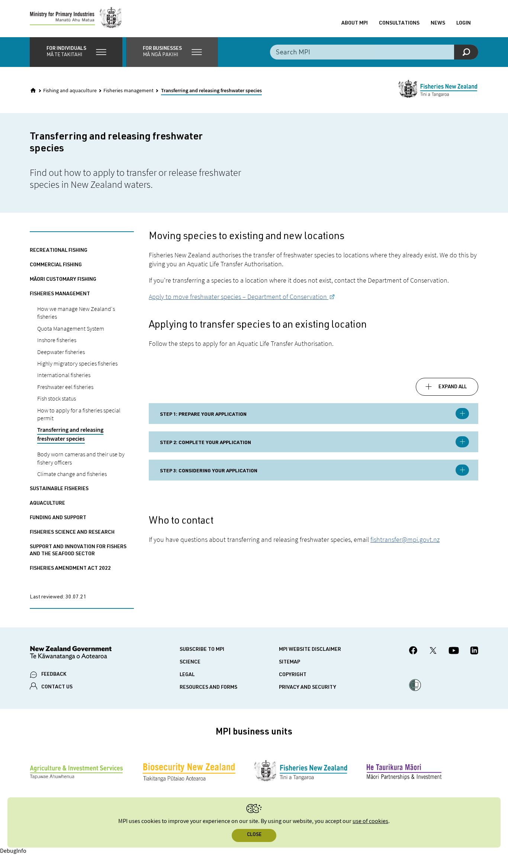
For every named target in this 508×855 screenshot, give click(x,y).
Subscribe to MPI (202, 649)
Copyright (292, 675)
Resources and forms (208, 687)
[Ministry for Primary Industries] (76, 18)
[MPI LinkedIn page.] (474, 651)
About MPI (354, 23)
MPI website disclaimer (310, 649)
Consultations (399, 23)
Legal (187, 675)
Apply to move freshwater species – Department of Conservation (238, 296)
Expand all (452, 387)
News (438, 23)
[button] (76, 52)
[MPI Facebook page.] (413, 651)
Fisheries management (128, 90)
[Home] (33, 90)
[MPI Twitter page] (433, 651)
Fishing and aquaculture (70, 90)
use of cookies (370, 821)
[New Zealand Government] (71, 654)
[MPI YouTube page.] (453, 651)
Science (190, 662)
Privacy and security (307, 687)
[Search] (466, 52)
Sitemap (289, 662)
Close (254, 835)
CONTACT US (57, 687)
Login (463, 23)
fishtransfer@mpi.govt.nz (405, 539)
